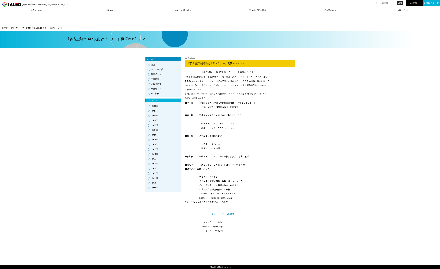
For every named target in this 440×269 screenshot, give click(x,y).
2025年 (155, 111)
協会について (36, 10)
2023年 (155, 120)
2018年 (155, 144)
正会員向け (156, 93)
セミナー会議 (157, 69)
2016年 (155, 154)
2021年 (155, 130)
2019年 (155, 140)
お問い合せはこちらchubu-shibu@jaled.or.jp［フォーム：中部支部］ (212, 226)
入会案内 (414, 3)
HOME (5, 28)
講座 (153, 65)
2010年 (155, 183)
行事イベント (157, 74)
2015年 (155, 159)
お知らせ (110, 10)
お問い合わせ (403, 10)
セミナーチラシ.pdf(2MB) (223, 214)
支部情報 (155, 79)
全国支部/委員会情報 (256, 10)
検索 (400, 3)
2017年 (155, 149)
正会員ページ (330, 10)
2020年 (155, 135)
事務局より (156, 89)
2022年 (155, 125)
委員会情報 (156, 84)
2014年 (155, 164)
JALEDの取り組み (183, 10)
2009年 (155, 188)
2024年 (155, 116)
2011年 (155, 178)
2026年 (155, 106)
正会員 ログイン (431, 3)
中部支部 (14, 28)
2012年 (155, 173)
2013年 (155, 169)
